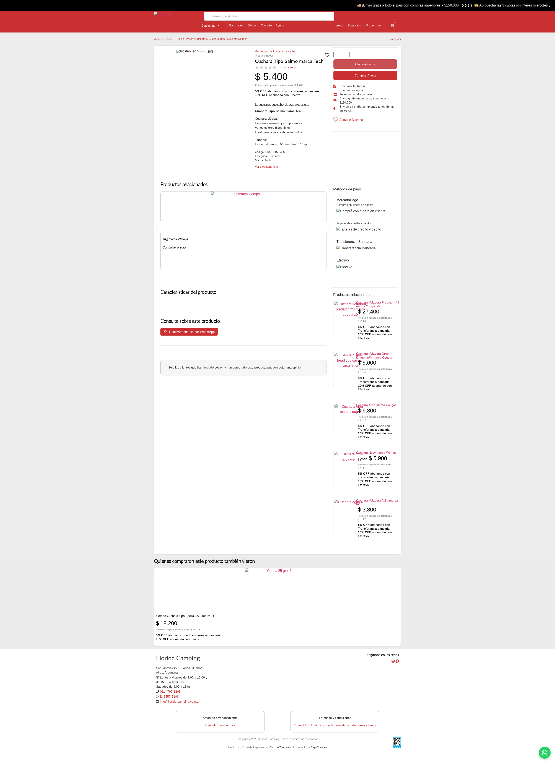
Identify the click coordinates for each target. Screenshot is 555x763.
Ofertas (252, 25)
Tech (267, 160)
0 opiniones (288, 67)
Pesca (189, 39)
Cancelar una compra (220, 725)
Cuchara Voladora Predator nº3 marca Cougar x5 (377, 304)
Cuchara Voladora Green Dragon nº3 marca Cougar (374, 355)
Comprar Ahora (365, 75)
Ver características (267, 166)
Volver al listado (163, 39)
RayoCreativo (319, 747)
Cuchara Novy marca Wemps (376, 452)
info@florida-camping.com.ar (180, 701)
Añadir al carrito (365, 64)
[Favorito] (327, 56)
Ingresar (338, 25)
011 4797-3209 (170, 691)
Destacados (236, 25)
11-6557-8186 (169, 696)
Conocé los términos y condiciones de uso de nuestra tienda (335, 725)
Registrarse (354, 25)
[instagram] (393, 661)
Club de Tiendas (279, 747)
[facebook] (397, 661)
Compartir (395, 39)
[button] (163, 227)
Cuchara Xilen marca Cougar (376, 405)
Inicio (181, 39)
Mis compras (373, 25)
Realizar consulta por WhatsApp (191, 332)
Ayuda (280, 25)
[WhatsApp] (545, 753)
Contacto (266, 25)
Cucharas (201, 39)
